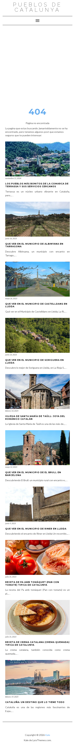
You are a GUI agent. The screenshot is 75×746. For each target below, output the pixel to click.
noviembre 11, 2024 (13, 178)
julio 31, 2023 (10, 577)
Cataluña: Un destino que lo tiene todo (35, 702)
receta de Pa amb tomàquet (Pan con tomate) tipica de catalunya (32, 583)
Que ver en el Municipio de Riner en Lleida (35, 528)
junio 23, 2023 (11, 354)
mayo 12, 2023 (11, 467)
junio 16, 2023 (11, 238)
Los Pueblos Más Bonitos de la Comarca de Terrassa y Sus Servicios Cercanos (37, 185)
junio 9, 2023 (10, 523)
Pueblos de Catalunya (37, 7)
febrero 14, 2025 (11, 411)
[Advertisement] (37, 64)
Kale (47, 734)
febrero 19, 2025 (11, 697)
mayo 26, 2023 (11, 298)
